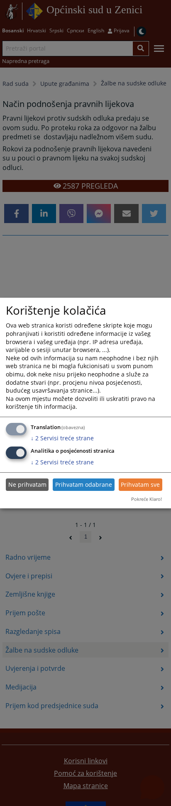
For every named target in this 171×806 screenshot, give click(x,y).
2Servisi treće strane (62, 438)
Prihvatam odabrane (83, 484)
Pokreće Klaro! (146, 499)
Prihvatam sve (140, 484)
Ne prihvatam (27, 484)
